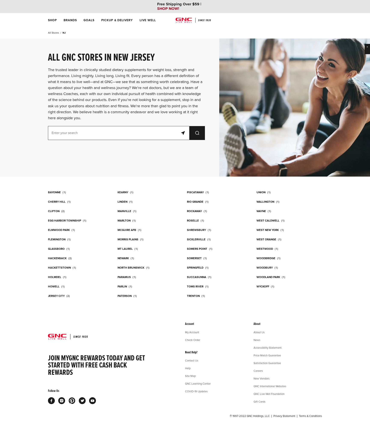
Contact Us (191, 360)
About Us (259, 332)
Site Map (190, 376)
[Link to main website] (193, 20)
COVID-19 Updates (196, 391)
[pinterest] (72, 400)
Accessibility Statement (268, 348)
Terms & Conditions (310, 416)
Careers (258, 371)
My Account (192, 332)
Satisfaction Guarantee (267, 363)
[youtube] (92, 400)
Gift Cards (260, 401)
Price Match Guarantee (267, 355)
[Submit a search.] (197, 133)
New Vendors (262, 378)
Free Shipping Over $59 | (179, 6)
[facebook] (51, 400)
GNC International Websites (270, 386)
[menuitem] (52, 20)
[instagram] (61, 400)
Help (188, 368)
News (257, 340)
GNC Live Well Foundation (269, 394)
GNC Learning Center (198, 383)
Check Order (192, 340)
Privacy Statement (284, 416)
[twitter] (82, 400)
